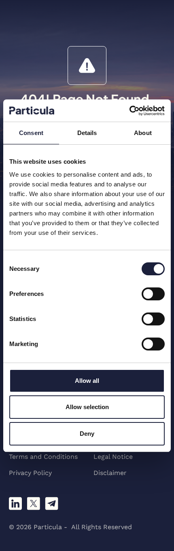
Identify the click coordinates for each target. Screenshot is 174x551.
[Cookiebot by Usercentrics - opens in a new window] (129, 111)
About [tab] (143, 132)
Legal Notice (113, 456)
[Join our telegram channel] (51, 503)
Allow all (87, 380)
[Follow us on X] (33, 503)
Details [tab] (87, 132)
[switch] (153, 293)
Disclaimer (110, 473)
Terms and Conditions (43, 456)
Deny (87, 433)
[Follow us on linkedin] (15, 503)
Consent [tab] (31, 132)
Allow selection (87, 406)
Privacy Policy (30, 473)
